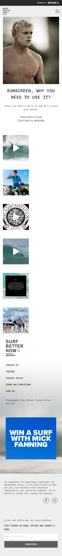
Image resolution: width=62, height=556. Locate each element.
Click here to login (31, 117)
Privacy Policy (14, 378)
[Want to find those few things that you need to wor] (16, 286)
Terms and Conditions (18, 385)
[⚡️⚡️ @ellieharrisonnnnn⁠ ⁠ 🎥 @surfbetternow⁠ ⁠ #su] (16, 148)
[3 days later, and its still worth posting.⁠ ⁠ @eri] (16, 251)
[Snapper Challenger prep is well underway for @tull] (16, 320)
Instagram (46, 500)
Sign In (10, 391)
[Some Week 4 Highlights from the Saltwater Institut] (16, 217)
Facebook (55, 500)
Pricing (10, 372)
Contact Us (12, 365)
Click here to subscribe (31, 120)
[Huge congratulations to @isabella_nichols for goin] (16, 182)
